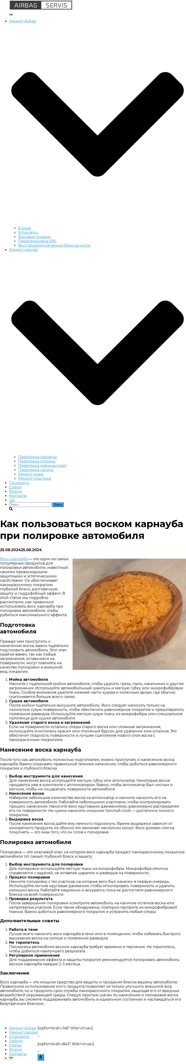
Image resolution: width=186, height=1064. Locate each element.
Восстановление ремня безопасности (54, 245)
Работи (16, 1041)
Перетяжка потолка (36, 461)
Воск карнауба (14, 559)
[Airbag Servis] (41, 9)
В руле (24, 228)
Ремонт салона (23, 1032)
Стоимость (19, 483)
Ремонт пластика (34, 478)
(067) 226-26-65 (139, 2)
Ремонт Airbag (22, 1028)
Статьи (15, 487)
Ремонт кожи (31, 474)
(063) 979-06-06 (171, 2)
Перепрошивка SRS (37, 241)
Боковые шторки (34, 237)
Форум (15, 491)
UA (12, 500)
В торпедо (28, 232)
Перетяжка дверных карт (42, 465)
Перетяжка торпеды (37, 457)
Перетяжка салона (35, 470)
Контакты (18, 496)
